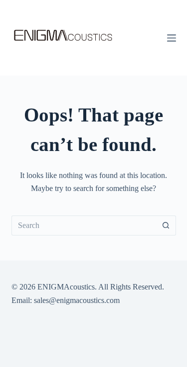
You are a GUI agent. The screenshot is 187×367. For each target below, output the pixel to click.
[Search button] (166, 226)
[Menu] (171, 38)
